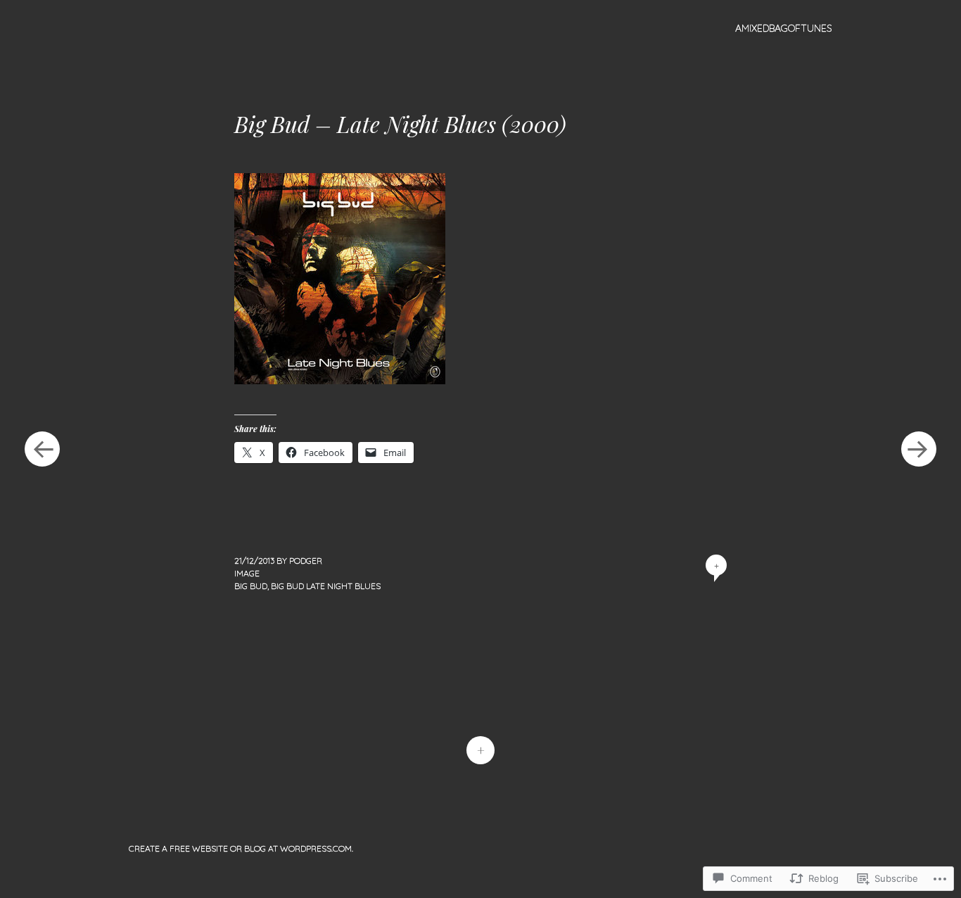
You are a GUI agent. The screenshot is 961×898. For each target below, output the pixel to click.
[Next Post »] (919, 449)
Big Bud (250, 586)
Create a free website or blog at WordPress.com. (241, 848)
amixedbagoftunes (783, 28)
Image (247, 573)
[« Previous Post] (42, 449)
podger (305, 560)
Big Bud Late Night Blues (326, 586)
